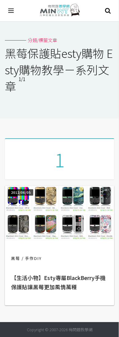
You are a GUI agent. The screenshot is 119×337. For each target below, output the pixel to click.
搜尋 (107, 10)
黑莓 (15, 258)
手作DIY (33, 258)
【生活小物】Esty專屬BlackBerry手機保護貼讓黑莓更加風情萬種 (58, 282)
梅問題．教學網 (59, 10)
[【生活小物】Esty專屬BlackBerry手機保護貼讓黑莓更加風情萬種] (59, 239)
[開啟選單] (11, 10)
